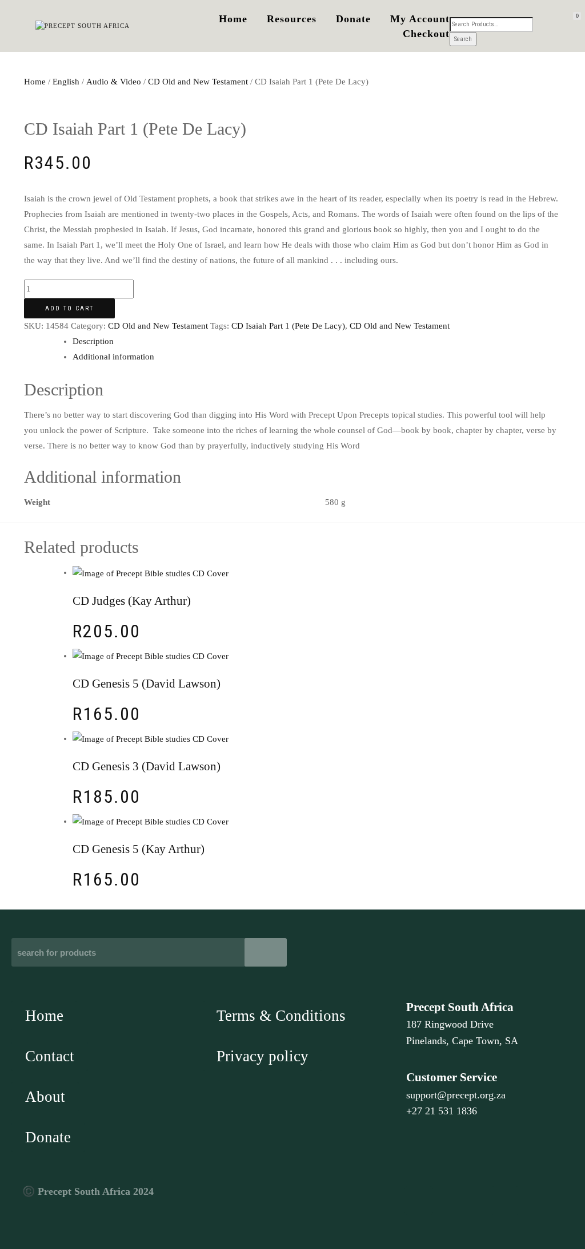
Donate (353, 19)
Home (233, 19)
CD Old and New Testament (198, 81)
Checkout (426, 33)
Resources (291, 19)
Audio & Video (113, 81)
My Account (420, 19)
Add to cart (69, 308)
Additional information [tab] (113, 356)
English (66, 81)
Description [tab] (93, 341)
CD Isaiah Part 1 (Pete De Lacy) (288, 325)
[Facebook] (418, 1200)
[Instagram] (505, 1200)
